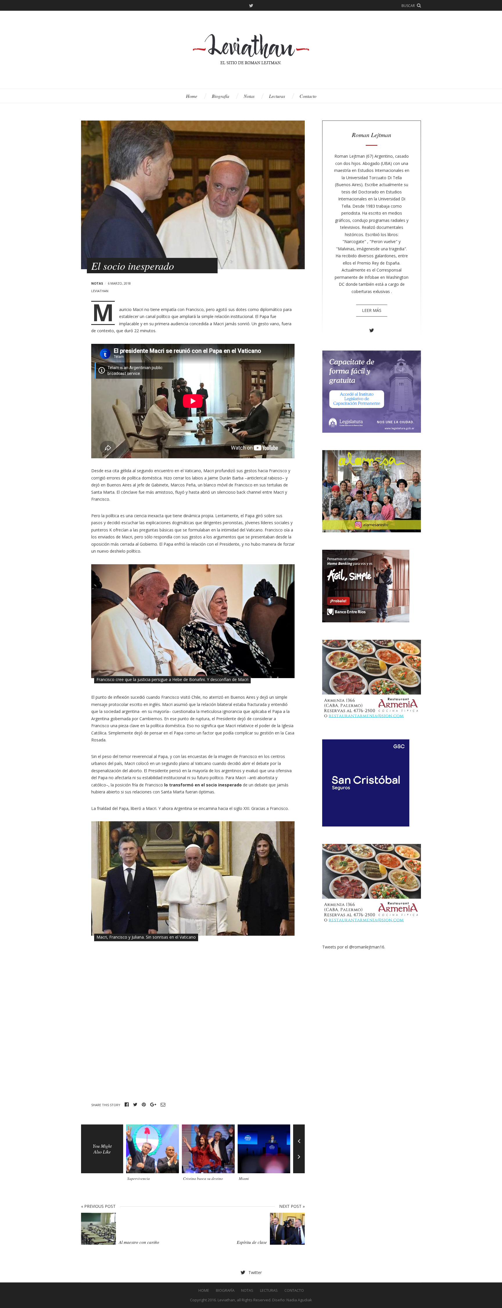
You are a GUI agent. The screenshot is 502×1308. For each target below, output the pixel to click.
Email (163, 1104)
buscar (408, 5)
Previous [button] (299, 1136)
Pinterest (144, 1104)
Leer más (371, 310)
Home (191, 96)
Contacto (308, 96)
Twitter (251, 5)
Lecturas (277, 96)
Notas (249, 96)
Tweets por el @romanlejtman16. (353, 947)
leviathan (99, 291)
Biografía (220, 96)
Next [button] (299, 1161)
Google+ (153, 1104)
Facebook (127, 1104)
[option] (154, 1154)
